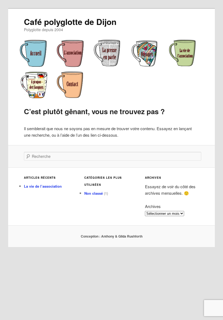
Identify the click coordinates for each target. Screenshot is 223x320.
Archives (153, 206)
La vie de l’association (43, 186)
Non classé (93, 193)
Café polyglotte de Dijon (70, 21)
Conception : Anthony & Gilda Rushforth (112, 236)
